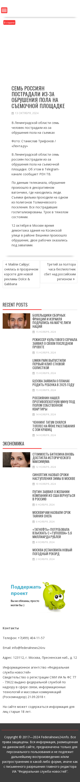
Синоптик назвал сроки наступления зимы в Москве (53, 476)
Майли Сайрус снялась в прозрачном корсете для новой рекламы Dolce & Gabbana (21, 274)
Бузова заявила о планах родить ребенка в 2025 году (53, 382)
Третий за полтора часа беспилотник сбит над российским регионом (60, 271)
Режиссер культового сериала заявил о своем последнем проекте (54, 343)
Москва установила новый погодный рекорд (52, 551)
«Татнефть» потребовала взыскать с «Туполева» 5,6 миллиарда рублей (52, 533)
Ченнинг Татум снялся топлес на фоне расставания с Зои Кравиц (53, 426)
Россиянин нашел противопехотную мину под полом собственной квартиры (53, 403)
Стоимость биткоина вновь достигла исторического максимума (53, 458)
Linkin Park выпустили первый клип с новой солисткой (49, 364)
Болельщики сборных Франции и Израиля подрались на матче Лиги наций (51, 321)
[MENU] (4, 10)
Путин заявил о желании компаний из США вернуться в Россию (53, 495)
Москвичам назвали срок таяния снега (51, 514)
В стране (9, 22)
